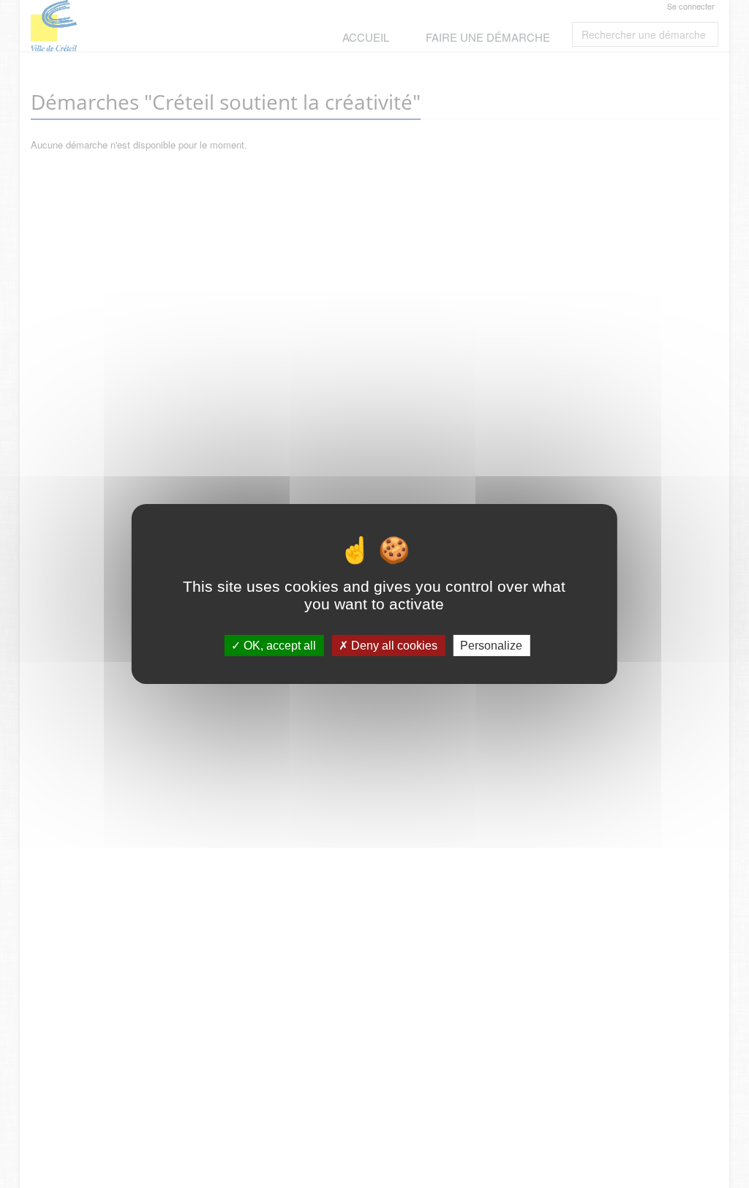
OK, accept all (278, 645)
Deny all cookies (392, 645)
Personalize (491, 645)
